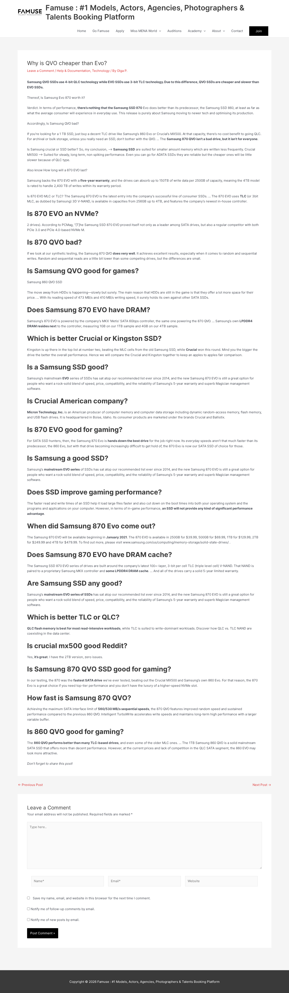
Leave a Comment (40, 71)
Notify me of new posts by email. (55, 920)
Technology (101, 71)
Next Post (262, 784)
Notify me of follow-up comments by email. (63, 909)
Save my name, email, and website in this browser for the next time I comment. (91, 898)
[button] (159, 31)
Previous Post (30, 784)
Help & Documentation (73, 71)
